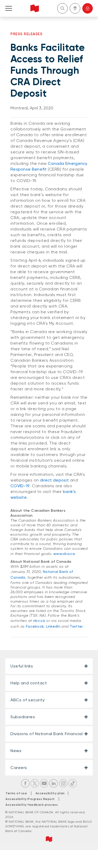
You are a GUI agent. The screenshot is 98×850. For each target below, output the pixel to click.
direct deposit (54, 480)
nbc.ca (39, 620)
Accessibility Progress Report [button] (30, 799)
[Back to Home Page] (34, 8)
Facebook (35, 626)
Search (62, 8)
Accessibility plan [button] (52, 793)
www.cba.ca (64, 554)
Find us (75, 8)
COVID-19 (20, 485)
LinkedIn (53, 626)
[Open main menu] (8, 8)
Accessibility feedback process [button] (31, 805)
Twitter (76, 626)
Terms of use (16, 793)
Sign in (87, 8)
